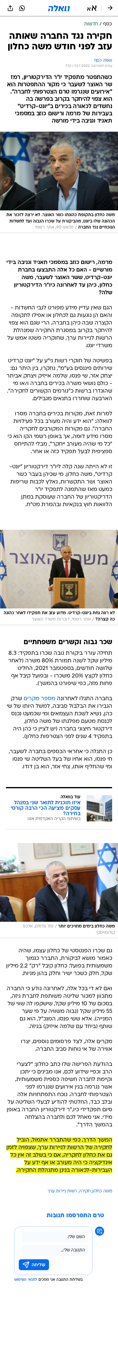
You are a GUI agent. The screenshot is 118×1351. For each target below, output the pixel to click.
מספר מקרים (39, 699)
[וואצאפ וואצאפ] (22, 8)
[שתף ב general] (10, 8)
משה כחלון (102, 1191)
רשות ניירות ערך (62, 1191)
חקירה (84, 1191)
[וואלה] (59, 8)
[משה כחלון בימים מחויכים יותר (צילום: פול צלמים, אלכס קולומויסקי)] (59, 890)
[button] (92, 8)
